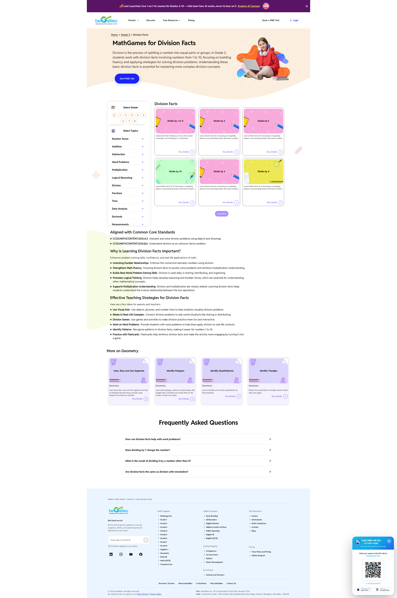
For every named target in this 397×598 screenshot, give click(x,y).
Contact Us (231, 583)
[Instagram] (121, 554)
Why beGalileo (216, 583)
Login (295, 20)
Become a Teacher (166, 583)
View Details (183, 152)
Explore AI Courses (248, 6)
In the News (201, 583)
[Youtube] (131, 554)
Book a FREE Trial (270, 20)
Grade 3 (125, 34)
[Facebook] (141, 554)
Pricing (191, 20)
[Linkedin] (111, 554)
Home (114, 34)
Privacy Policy (156, 594)
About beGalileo (185, 583)
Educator (150, 20)
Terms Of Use (142, 594)
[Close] (307, 6)
